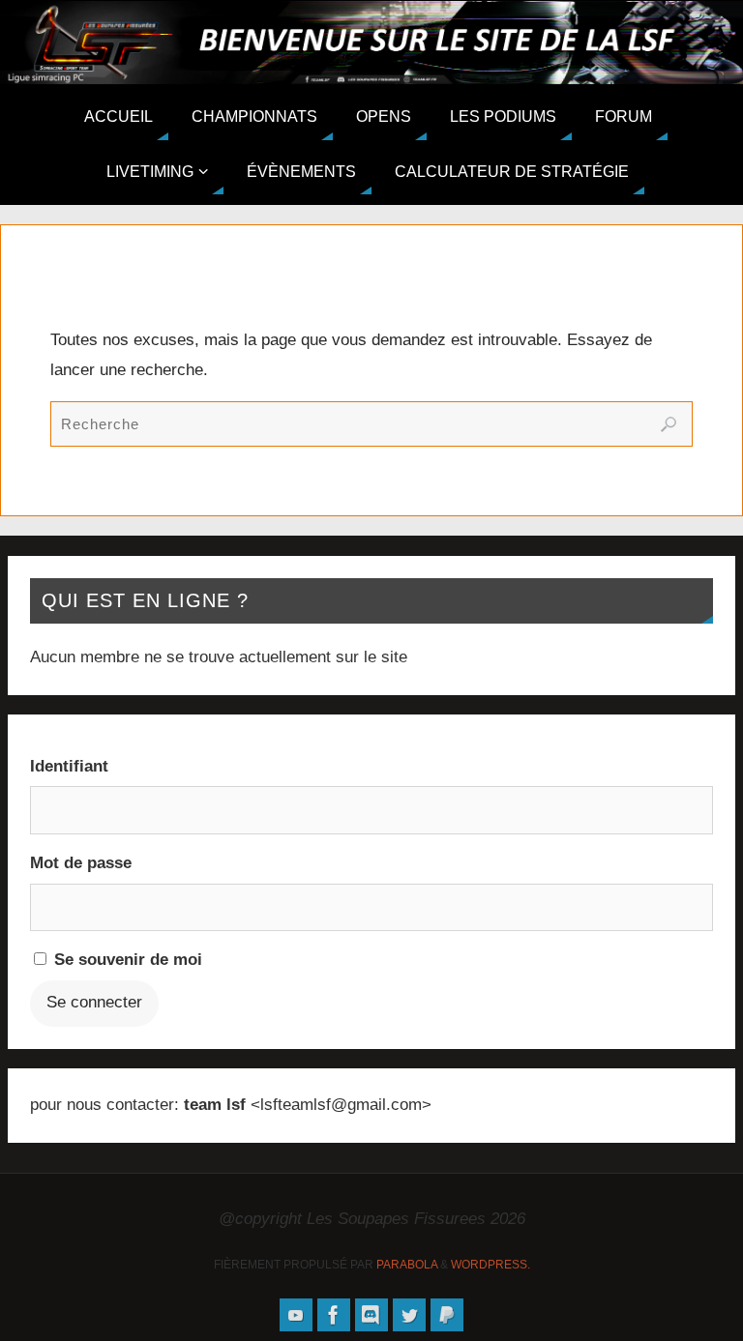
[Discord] (371, 1314)
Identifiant (69, 766)
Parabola (406, 1264)
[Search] (668, 424)
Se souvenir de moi (125, 959)
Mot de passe (81, 863)
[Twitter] (409, 1314)
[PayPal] (447, 1314)
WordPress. (490, 1264)
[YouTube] (296, 1314)
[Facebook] (333, 1314)
